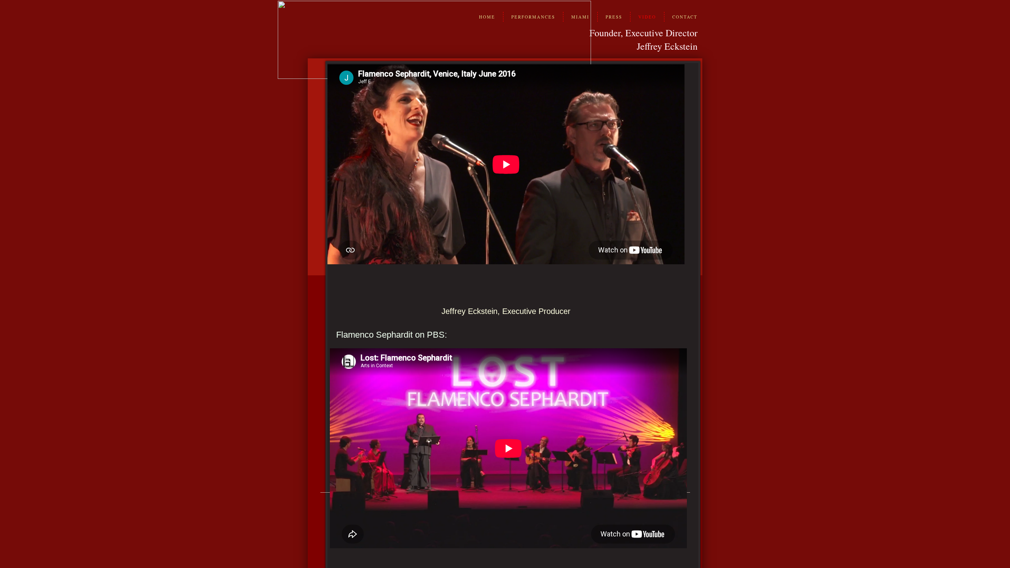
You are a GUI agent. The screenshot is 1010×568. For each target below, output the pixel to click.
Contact (685, 17)
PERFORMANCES (533, 17)
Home (487, 17)
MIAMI (580, 17)
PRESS (614, 17)
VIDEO (647, 17)
